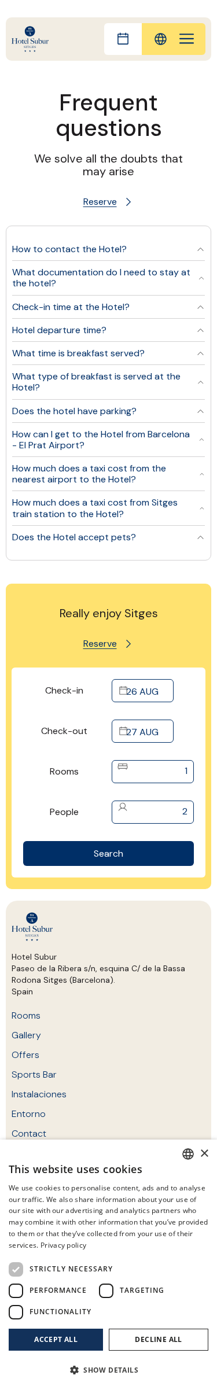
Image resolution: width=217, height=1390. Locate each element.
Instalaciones (39, 1094)
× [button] (204, 1153)
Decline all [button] (158, 1339)
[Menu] (186, 39)
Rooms (64, 771)
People (64, 812)
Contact (29, 1133)
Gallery (26, 1035)
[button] (108, 1370)
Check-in (64, 690)
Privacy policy (63, 1245)
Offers (25, 1055)
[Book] (123, 39)
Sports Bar (34, 1074)
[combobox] (188, 1154)
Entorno (29, 1114)
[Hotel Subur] (30, 39)
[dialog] (108, 1265)
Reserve (100, 202)
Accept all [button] (56, 1339)
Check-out (64, 731)
